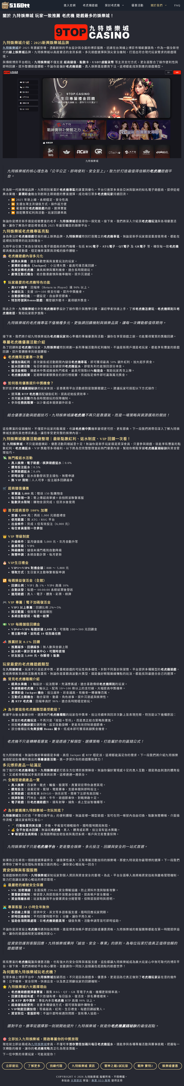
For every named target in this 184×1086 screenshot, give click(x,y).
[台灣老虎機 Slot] (16, 5)
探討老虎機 (112, 5)
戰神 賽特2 (145, 1065)
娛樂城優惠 (170, 1065)
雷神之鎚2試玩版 (116, 1065)
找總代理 (56, 1065)
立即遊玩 (12, 1065)
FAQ (177, 5)
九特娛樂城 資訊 (83, 1065)
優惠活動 (137, 5)
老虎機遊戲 (90, 5)
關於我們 (157, 5)
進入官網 (70, 5)
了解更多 (34, 1065)
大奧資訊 (76, 1080)
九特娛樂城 (11, 47)
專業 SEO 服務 (100, 1080)
